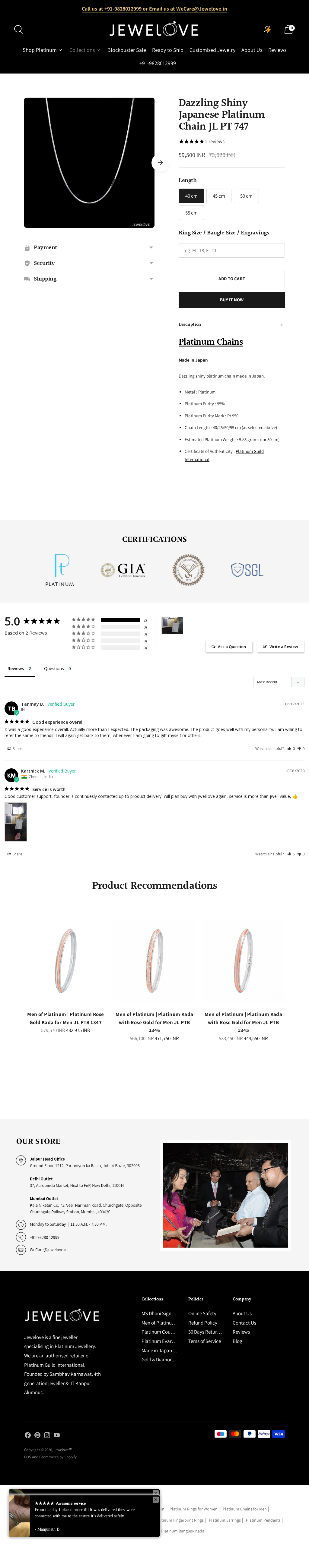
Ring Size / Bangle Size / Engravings (224, 233)
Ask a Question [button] (232, 646)
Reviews (277, 49)
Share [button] (17, 748)
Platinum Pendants (263, 1520)
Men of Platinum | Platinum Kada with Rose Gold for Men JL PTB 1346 (154, 1022)
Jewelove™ (63, 1449)
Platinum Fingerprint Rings (180, 1520)
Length (187, 180)
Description (190, 324)
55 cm (191, 212)
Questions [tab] (54, 668)
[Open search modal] (18, 29)
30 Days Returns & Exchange (217, 1331)
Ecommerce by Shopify (58, 1457)
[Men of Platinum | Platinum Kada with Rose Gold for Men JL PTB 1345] (243, 960)
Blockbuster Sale (126, 49)
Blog (237, 1341)
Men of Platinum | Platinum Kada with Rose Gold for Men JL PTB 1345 (243, 1022)
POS (27, 1457)
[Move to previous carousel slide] (18, 966)
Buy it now (232, 300)
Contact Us (244, 1322)
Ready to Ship (167, 49)
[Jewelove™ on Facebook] (27, 1436)
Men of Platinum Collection (170, 1322)
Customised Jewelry (212, 49)
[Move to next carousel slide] (160, 163)
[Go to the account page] (267, 29)
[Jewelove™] (154, 29)
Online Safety (202, 1313)
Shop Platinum (40, 49)
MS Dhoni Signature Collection (173, 1313)
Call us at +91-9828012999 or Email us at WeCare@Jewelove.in (154, 8)
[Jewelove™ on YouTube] (56, 1436)
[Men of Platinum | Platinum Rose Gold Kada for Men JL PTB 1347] (65, 960)
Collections (82, 49)
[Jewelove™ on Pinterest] (37, 1436)
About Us (251, 49)
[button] (291, 748)
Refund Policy (202, 1322)
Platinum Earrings (225, 1520)
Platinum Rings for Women (194, 1509)
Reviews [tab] (16, 668)
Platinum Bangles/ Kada (182, 1531)
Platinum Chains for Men (245, 1509)
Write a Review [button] (283, 646)
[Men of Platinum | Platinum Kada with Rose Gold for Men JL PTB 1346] (154, 960)
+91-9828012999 (157, 63)
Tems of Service (204, 1341)
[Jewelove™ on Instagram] (47, 1436)
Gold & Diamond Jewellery (169, 1359)
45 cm (219, 196)
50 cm (246, 196)
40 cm (191, 196)
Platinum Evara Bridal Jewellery (175, 1341)
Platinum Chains (211, 342)
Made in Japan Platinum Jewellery (177, 1350)
